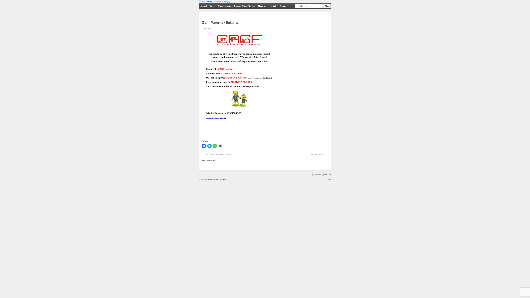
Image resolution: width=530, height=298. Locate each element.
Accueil (203, 6)
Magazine (262, 6)
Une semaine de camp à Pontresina (219, 155)
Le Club (273, 6)
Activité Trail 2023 (318, 155)
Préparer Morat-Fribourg (244, 6)
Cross (212, 6)
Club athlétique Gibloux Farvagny (215, 179)
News (213, 161)
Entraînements (224, 6)
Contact (283, 6)
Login (329, 179)
